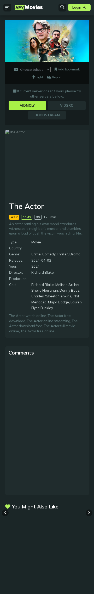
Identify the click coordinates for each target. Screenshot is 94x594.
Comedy (48, 254)
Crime (36, 254)
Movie (36, 242)
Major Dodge (58, 302)
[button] (89, 512)
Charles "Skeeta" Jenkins (51, 296)
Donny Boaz (69, 290)
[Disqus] (47, 425)
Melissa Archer (67, 285)
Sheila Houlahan (44, 290)
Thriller (62, 254)
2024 (35, 266)
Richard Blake (42, 285)
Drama (74, 254)
